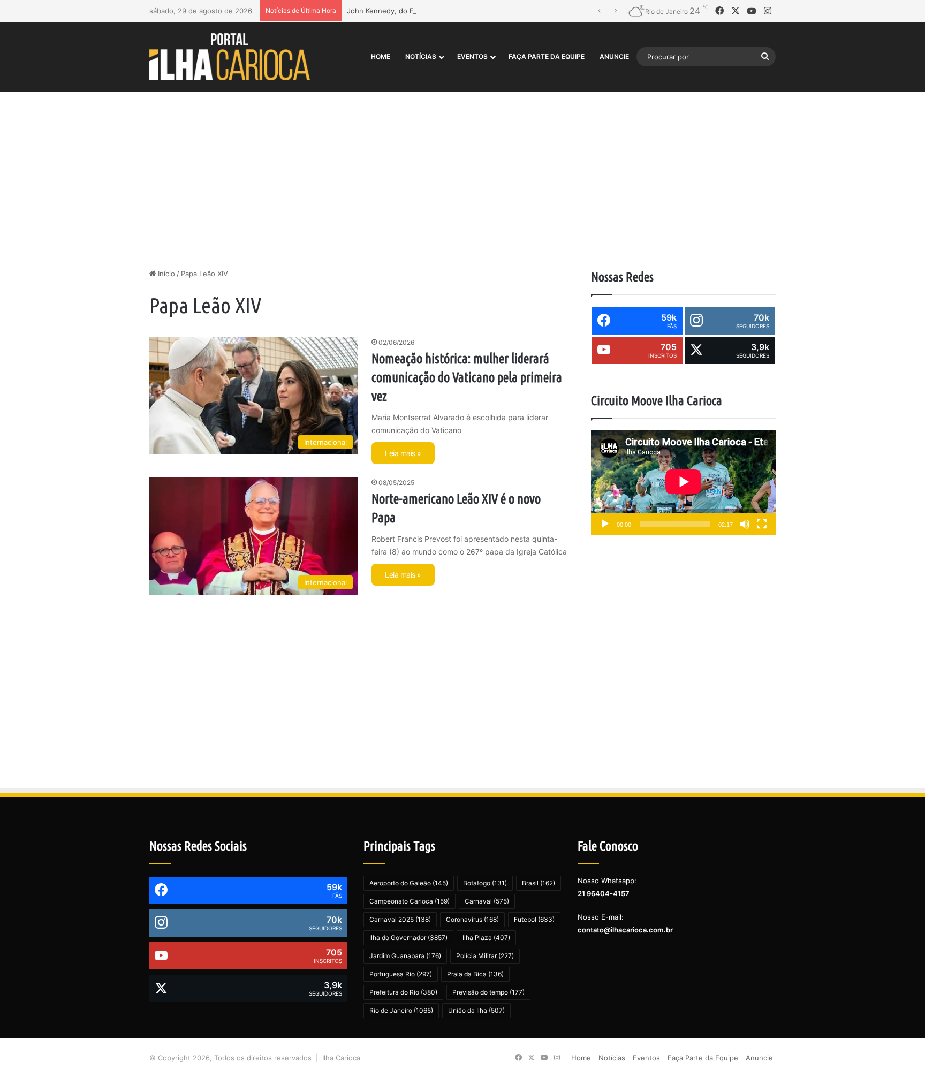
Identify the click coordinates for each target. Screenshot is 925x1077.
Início (165, 273)
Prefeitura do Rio (403, 992)
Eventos (472, 56)
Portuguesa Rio (400, 974)
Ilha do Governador (408, 938)
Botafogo (485, 883)
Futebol (534, 919)
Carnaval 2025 (400, 919)
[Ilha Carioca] (229, 56)
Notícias (420, 56)
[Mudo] (744, 524)
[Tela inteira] (761, 524)
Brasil (538, 883)
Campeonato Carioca (409, 901)
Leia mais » (403, 453)
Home (380, 56)
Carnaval (487, 901)
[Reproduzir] (605, 524)
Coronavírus (472, 919)
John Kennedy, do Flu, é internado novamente (424, 10)
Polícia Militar (485, 956)
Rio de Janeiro (401, 1010)
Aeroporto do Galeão (408, 883)
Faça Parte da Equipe (547, 56)
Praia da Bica (475, 974)
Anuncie (614, 56)
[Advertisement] (462, 177)
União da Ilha (476, 1010)
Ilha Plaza (486, 938)
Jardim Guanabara (405, 956)
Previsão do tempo (488, 992)
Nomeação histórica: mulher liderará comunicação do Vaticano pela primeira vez (466, 377)
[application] (683, 482)
